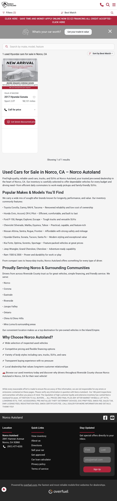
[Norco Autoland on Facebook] (104, 417)
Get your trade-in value (78, 32)
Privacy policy (38, 464)
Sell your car (37, 450)
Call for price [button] (14, 109)
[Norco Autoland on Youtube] (111, 417)
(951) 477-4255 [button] (14, 446)
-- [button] (34, 109)
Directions (36, 445)
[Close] (110, 31)
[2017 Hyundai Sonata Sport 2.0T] (20, 74)
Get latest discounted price (23, 122)
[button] (102, 5)
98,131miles (29, 101)
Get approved (38, 454)
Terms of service (39, 468)
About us (36, 440)
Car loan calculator (41, 459)
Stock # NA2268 (11, 93)
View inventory (38, 436)
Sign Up (97, 469)
